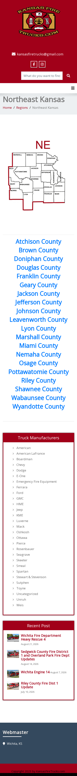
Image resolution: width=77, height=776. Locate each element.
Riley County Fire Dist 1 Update (39, 685)
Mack (20, 526)
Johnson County (38, 311)
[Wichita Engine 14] (14, 674)
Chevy (20, 465)
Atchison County (38, 241)
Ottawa (21, 538)
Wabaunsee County (38, 398)
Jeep (19, 510)
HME (20, 504)
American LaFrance (30, 453)
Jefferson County (38, 302)
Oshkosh (22, 532)
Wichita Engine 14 (35, 672)
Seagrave (23, 554)
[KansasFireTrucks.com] (38, 21)
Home (7, 107)
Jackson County (38, 293)
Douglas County (39, 267)
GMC (20, 498)
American (23, 448)
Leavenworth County (38, 319)
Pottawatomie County (38, 372)
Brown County (38, 250)
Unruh (21, 599)
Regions (22, 107)
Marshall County (38, 337)
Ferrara (21, 487)
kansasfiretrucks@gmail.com (40, 54)
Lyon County (38, 328)
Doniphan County (38, 259)
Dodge (21, 470)
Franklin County (38, 276)
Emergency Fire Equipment (36, 481)
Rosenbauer (25, 549)
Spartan (22, 571)
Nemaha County (38, 354)
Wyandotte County (39, 406)
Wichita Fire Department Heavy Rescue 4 (41, 637)
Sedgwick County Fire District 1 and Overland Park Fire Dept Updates (45, 655)
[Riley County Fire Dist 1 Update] (14, 686)
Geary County (38, 285)
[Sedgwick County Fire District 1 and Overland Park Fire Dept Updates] (14, 654)
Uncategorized (27, 594)
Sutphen (22, 583)
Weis (20, 605)
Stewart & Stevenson (31, 577)
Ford (19, 493)
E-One (20, 476)
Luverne (22, 521)
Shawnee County (38, 389)
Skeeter (21, 560)
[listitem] (19, 160)
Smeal (21, 566)
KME (19, 515)
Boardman (24, 459)
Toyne (21, 588)
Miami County (38, 345)
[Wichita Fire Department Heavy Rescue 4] (14, 638)
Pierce (20, 543)
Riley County (38, 380)
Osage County (38, 363)
